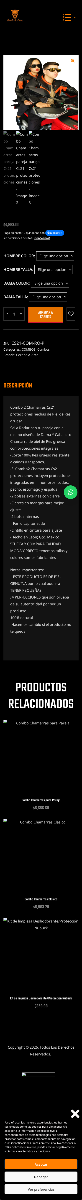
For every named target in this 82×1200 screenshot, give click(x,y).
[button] (75, 1113)
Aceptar (41, 1164)
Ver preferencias (41, 1189)
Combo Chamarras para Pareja (41, 800)
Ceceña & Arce (27, 355)
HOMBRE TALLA (17, 269)
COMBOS (29, 349)
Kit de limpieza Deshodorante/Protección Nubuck (41, 998)
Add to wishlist (71, 314)
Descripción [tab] (17, 386)
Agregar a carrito (45, 315)
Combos (43, 349)
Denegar (41, 1177)
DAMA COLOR (16, 283)
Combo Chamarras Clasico (41, 899)
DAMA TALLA (15, 296)
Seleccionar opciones (30, 763)
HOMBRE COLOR (18, 255)
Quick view (41, 763)
